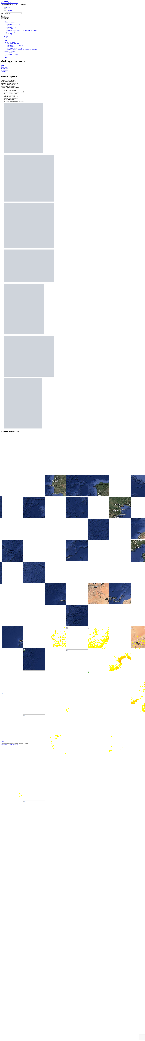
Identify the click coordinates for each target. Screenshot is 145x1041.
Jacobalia (9, 33)
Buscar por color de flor (13, 24)
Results (3, 16)
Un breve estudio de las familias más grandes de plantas (22, 30)
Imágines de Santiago (9, 31)
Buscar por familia (12, 27)
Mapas (6, 36)
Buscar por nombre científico (15, 25)
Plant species (4, 67)
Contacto (6, 38)
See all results (4, 18)
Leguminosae (4, 70)
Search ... (3, 13)
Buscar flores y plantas (10, 22)
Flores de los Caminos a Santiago (9, 3)
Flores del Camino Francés (14, 28)
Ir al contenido (4, 1)
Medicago (3, 71)
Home (5, 21)
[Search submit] (1, 15)
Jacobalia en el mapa (12, 35)
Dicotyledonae (4, 68)
